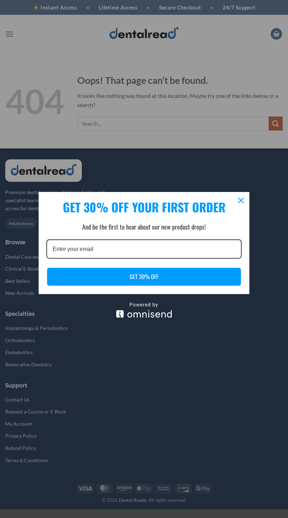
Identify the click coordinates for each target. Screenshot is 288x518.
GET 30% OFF (144, 276)
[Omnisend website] (144, 310)
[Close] (241, 200)
